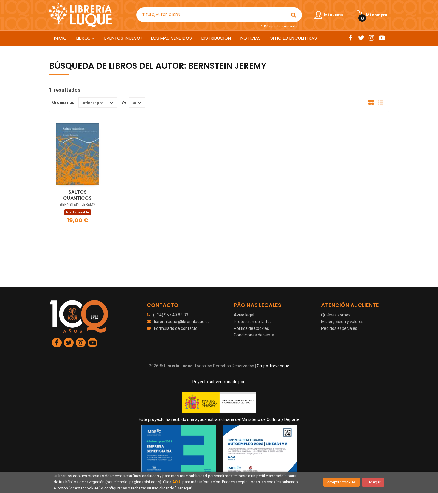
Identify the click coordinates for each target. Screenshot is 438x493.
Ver (125, 102)
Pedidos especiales (339, 328)
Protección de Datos (253, 321)
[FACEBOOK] (350, 38)
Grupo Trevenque (273, 365)
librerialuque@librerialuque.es (182, 321)
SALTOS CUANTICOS (77, 195)
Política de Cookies (251, 328)
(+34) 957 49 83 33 (170, 315)
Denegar (373, 482)
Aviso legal (244, 315)
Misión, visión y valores (342, 321)
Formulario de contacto (176, 328)
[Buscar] (293, 14)
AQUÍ (176, 482)
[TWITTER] (361, 38)
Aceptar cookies (341, 482)
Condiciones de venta (254, 335)
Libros (84, 38)
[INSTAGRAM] (371, 38)
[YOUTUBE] (382, 38)
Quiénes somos (335, 315)
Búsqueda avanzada (280, 26)
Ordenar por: (64, 102)
